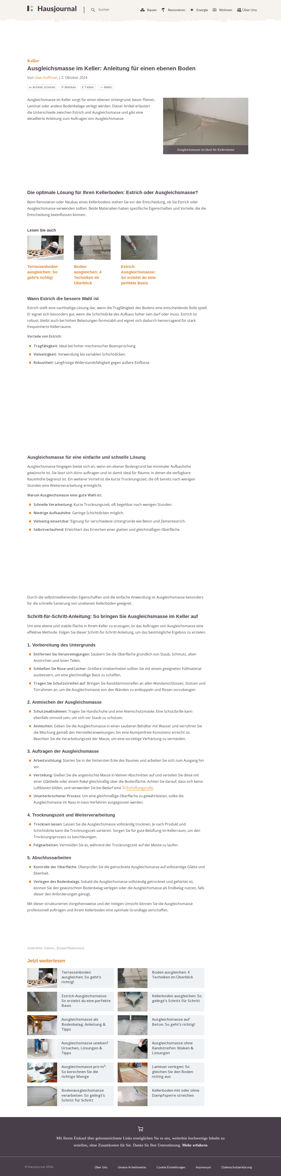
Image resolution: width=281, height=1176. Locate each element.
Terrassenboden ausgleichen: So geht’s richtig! (42, 272)
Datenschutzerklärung (237, 1167)
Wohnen (225, 10)
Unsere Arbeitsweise (132, 1167)
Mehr (108, 87)
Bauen (152, 10)
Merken (70, 87)
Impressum (203, 1167)
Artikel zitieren (43, 87)
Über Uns (249, 10)
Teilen (89, 87)
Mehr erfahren (194, 1145)
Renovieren (176, 10)
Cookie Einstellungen (171, 1167)
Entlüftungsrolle (139, 787)
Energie (202, 10)
